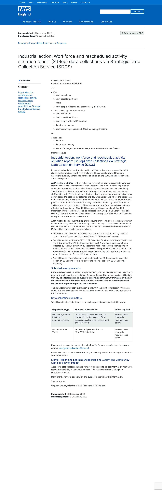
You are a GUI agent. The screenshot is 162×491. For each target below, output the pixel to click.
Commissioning (86, 22)
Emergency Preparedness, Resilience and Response (42, 43)
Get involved (106, 22)
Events (74, 2)
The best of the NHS (31, 22)
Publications (42, 2)
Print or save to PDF (133, 33)
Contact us (85, 2)
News (31, 2)
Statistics (55, 2)
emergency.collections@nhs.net (74, 348)
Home (22, 2)
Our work (67, 22)
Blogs (65, 2)
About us (52, 22)
